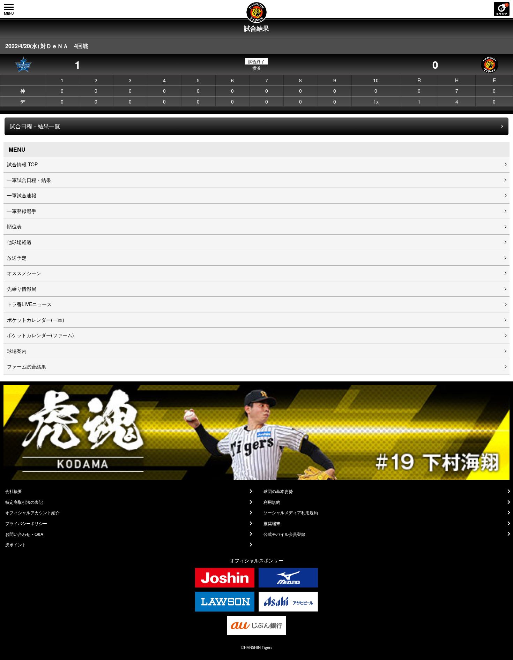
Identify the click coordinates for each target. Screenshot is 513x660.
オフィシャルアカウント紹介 (32, 512)
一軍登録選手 (21, 210)
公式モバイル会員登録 (284, 534)
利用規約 (271, 502)
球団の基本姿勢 (278, 491)
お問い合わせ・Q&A (24, 534)
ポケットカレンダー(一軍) (35, 319)
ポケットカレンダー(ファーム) (40, 335)
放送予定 (17, 257)
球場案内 (17, 350)
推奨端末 (271, 523)
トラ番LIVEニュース (29, 304)
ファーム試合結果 (26, 366)
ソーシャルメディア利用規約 (290, 512)
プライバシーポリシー (26, 523)
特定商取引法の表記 (24, 502)
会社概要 (13, 491)
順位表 (14, 226)
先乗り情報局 (21, 288)
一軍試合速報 (21, 195)
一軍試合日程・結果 (29, 179)
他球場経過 (19, 241)
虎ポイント (15, 544)
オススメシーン (24, 273)
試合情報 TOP (22, 164)
